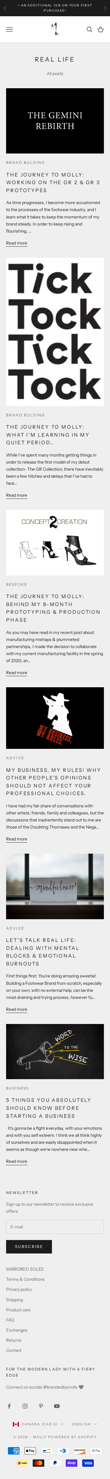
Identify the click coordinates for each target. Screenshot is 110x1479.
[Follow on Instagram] (25, 1406)
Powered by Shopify (72, 1437)
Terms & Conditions (25, 1279)
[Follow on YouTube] (57, 1406)
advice (15, 758)
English (81, 1424)
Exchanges (17, 1330)
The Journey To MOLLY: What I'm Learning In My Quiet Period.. (48, 435)
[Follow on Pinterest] (41, 1406)
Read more (16, 243)
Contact (13, 1350)
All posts (55, 73)
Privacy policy (19, 1289)
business (17, 1088)
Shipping (14, 1300)
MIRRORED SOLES (25, 1269)
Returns (13, 1340)
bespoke (17, 584)
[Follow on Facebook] (9, 1406)
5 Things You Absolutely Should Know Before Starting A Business (49, 1108)
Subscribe (29, 1246)
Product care (18, 1310)
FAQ (10, 1320)
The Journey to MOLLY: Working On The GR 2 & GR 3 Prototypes (53, 182)
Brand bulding (25, 162)
